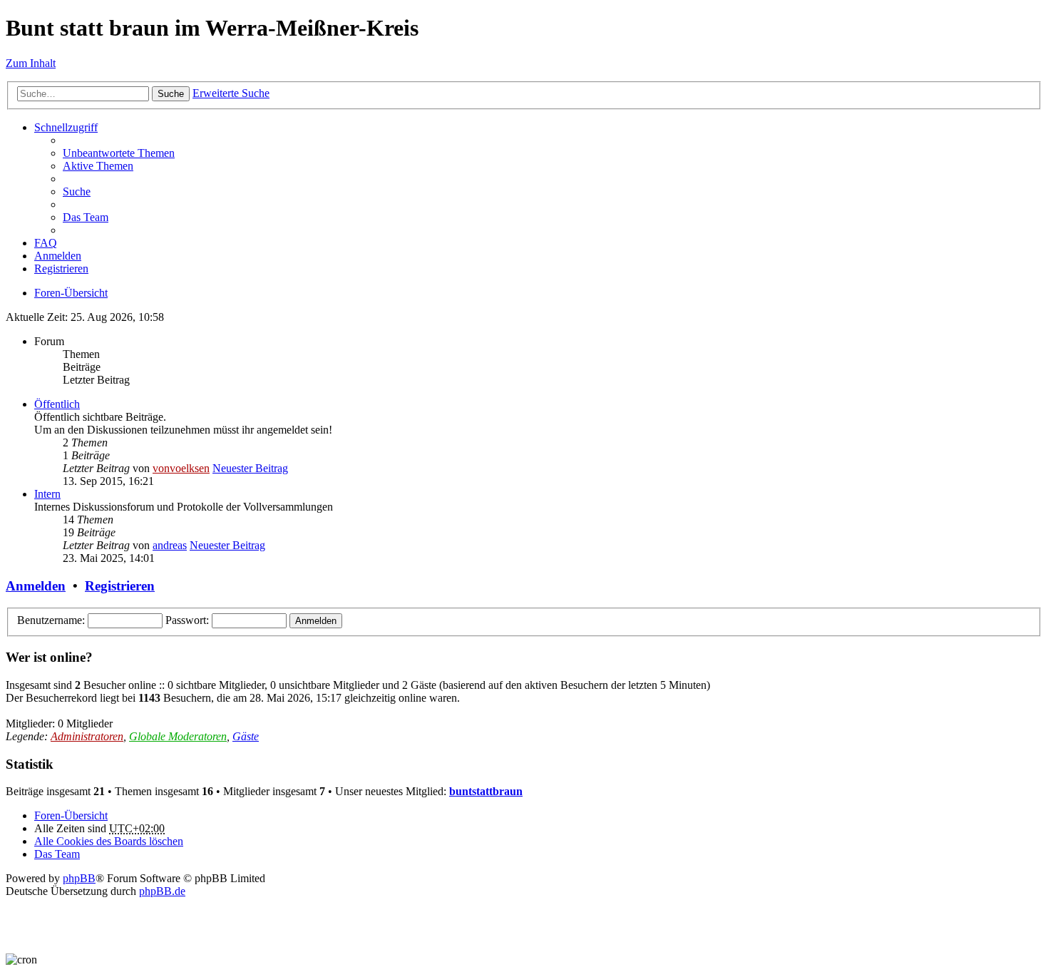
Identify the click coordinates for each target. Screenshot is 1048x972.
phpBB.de (162, 891)
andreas (170, 545)
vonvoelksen (181, 468)
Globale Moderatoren (178, 736)
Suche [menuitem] (77, 191)
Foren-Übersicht (71, 293)
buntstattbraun (486, 791)
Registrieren (120, 585)
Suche (171, 93)
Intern (47, 494)
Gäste (245, 736)
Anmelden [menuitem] (57, 256)
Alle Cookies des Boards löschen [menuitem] (108, 841)
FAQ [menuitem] (45, 243)
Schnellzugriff (66, 127)
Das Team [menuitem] (85, 217)
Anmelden (36, 585)
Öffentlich (57, 404)
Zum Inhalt (31, 63)
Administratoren (87, 736)
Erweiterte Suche (230, 93)
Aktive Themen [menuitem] (98, 166)
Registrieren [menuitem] (61, 268)
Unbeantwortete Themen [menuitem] (119, 153)
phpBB (79, 878)
